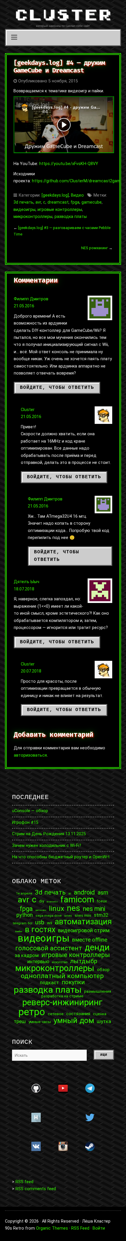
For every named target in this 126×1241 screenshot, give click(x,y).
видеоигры (24, 209)
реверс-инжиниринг (62, 1002)
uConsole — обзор (30, 810)
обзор (103, 970)
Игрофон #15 (25, 822)
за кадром (27, 955)
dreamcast (58, 202)
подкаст (49, 982)
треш (20, 1021)
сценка (99, 1014)
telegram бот (23, 923)
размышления (97, 991)
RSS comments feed (36, 1188)
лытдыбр (83, 961)
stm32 (101, 915)
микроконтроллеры (32, 216)
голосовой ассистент (48, 948)
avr (38, 202)
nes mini (94, 909)
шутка (104, 1021)
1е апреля (24, 893)
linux (56, 908)
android (84, 892)
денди (97, 947)
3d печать (23, 202)
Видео (77, 195)
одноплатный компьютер (62, 976)
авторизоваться (30, 755)
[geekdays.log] (55, 195)
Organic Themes (52, 1228)
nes (73, 908)
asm (103, 893)
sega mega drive (48, 915)
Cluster (28, 409)
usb (39, 922)
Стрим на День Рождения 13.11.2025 (49, 833)
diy (41, 901)
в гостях (40, 930)
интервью (38, 961)
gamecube (91, 202)
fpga (75, 202)
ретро (31, 1012)
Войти (99, 1228)
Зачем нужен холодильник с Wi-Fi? (46, 845)
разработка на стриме (62, 996)
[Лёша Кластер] (63, 14)
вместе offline (89, 939)
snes (68, 915)
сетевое (56, 1014)
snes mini (83, 916)
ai (69, 893)
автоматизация (83, 922)
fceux (102, 901)
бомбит (18, 931)
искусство (59, 962)
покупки (73, 982)
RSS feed (24, 1181)
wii (49, 923)
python (24, 915)
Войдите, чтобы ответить (57, 387)
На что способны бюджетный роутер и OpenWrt (61, 857)
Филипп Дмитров (31, 299)
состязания (78, 1014)
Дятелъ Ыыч (26, 581)
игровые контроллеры (60, 209)
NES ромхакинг (94, 248)
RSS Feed (80, 1228)
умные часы (39, 1022)
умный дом (74, 1020)
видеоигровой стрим (84, 930)
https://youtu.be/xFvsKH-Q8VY (68, 163)
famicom (77, 899)
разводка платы (71, 216)
